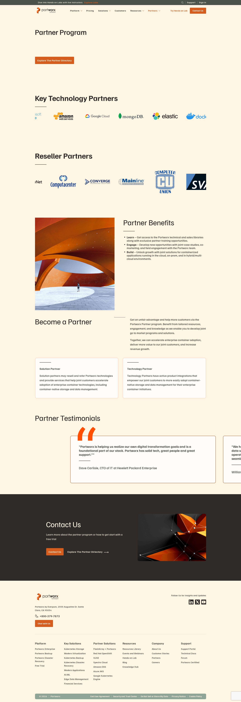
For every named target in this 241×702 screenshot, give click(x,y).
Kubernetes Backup (74, 657)
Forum (184, 657)
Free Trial (39, 665)
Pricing (90, 10)
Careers (156, 662)
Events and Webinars (133, 653)
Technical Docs (188, 653)
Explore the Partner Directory (54, 60)
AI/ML (67, 674)
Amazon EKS (99, 666)
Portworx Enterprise (45, 648)
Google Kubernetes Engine (103, 677)
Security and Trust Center (125, 696)
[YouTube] (203, 602)
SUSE (96, 657)
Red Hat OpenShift (102, 653)
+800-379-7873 (50, 616)
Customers (120, 10)
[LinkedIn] (191, 602)
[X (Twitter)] (197, 602)
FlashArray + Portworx (104, 648)
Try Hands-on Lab (179, 10)
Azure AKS (98, 671)
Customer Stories (160, 653)
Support (191, 2)
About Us (156, 648)
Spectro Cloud (100, 662)
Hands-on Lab (130, 657)
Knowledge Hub (130, 666)
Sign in (202, 2)
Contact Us (198, 10)
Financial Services (73, 683)
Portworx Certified (190, 662)
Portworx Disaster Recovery (44, 659)
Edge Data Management (76, 679)
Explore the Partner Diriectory (85, 551)
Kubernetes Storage (74, 648)
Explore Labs (91, 2)
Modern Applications (74, 670)
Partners (156, 657)
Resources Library (132, 648)
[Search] (182, 2)
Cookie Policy (195, 696)
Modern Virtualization (75, 653)
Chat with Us (44, 623)
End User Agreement (100, 696)
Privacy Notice (179, 696)
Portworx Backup (43, 653)
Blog (125, 662)
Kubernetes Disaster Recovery (74, 664)
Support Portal (188, 648)
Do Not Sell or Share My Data (154, 696)
